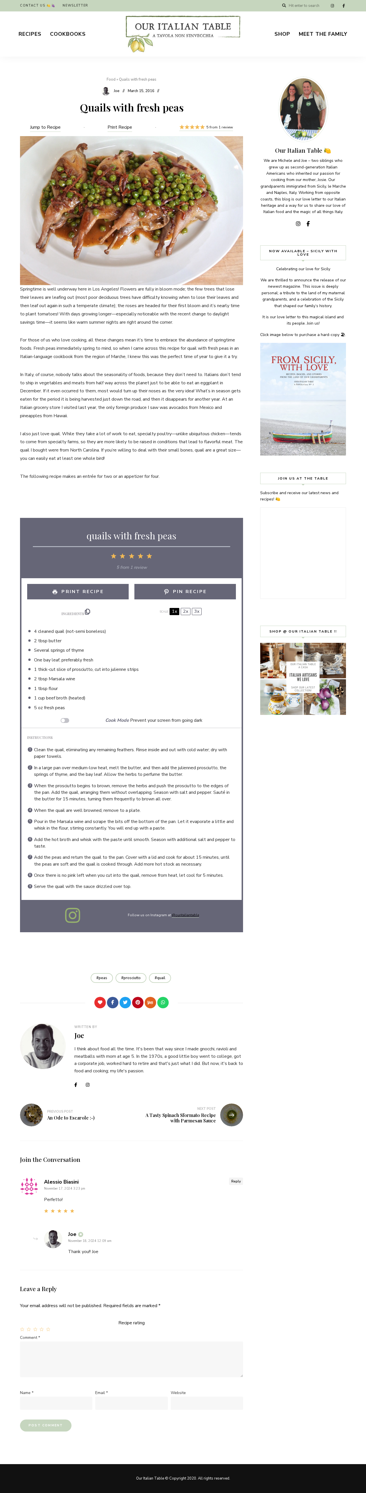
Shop (282, 34)
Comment (30, 1337)
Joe (117, 91)
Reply (236, 1181)
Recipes (30, 34)
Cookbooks (68, 34)
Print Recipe (120, 127)
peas (103, 978)
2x (185, 611)
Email (101, 1392)
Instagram (332, 5)
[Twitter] (125, 1002)
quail (161, 978)
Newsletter (75, 5)
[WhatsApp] (163, 1002)
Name (26, 1392)
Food (111, 79)
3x (196, 611)
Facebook (343, 5)
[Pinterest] (138, 1002)
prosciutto (132, 978)
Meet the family (323, 34)
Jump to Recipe (45, 127)
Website (178, 1392)
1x (174, 611)
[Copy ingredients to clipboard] (87, 611)
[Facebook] (112, 1002)
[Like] (100, 1002)
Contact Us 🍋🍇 (37, 5)
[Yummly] (150, 1002)
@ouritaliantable (185, 915)
